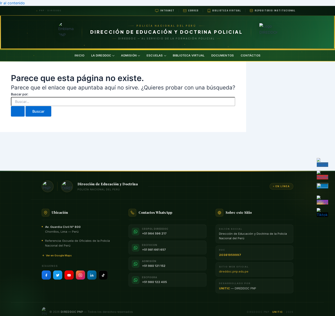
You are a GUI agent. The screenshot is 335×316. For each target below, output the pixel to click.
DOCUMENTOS (222, 55)
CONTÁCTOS (250, 55)
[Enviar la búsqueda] (18, 111)
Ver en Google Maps (59, 255)
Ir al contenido (12, 3)
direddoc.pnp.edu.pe (233, 271)
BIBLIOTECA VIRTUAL (189, 55)
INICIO (79, 55)
